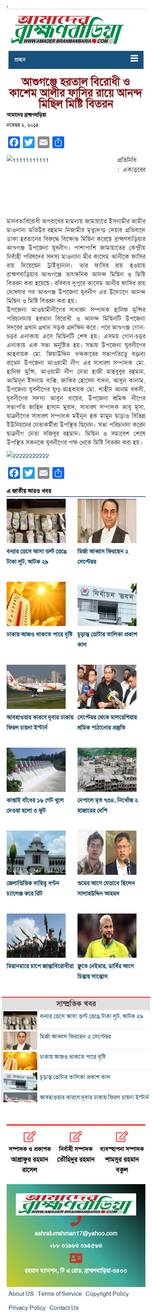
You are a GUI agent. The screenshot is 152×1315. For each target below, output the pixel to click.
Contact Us (64, 1308)
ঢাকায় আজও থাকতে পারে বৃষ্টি (39, 634)
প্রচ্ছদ (20, 59)
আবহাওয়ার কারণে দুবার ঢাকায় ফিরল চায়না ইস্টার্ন (94, 1097)
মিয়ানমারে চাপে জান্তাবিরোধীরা (40, 966)
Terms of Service (60, 1294)
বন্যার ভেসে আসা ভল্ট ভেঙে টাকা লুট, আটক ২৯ (91, 1016)
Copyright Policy (107, 1294)
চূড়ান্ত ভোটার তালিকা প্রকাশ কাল (75, 1077)
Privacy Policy (27, 1308)
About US (21, 1294)
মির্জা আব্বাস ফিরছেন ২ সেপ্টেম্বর (75, 1036)
